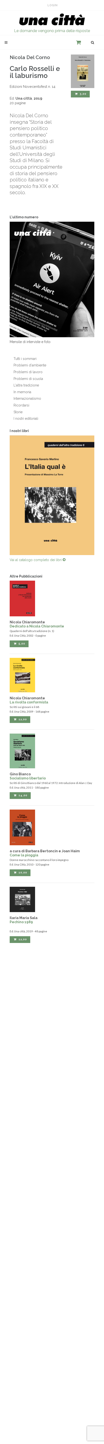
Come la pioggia (24, 855)
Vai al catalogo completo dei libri (36, 560)
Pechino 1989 (21, 922)
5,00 (21, 643)
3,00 (82, 94)
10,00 (22, 872)
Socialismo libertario (28, 778)
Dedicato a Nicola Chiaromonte (37, 626)
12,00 (22, 719)
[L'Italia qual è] (52, 495)
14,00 (22, 795)
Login (52, 5)
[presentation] (5, 495)
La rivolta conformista (29, 702)
